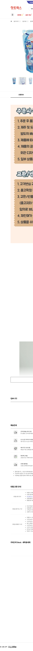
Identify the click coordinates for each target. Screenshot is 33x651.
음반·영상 (28, 15)
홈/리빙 (24, 21)
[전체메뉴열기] (12, 15)
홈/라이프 (16, 21)
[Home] (11, 21)
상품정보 (21, 95)
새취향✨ (20, 15)
